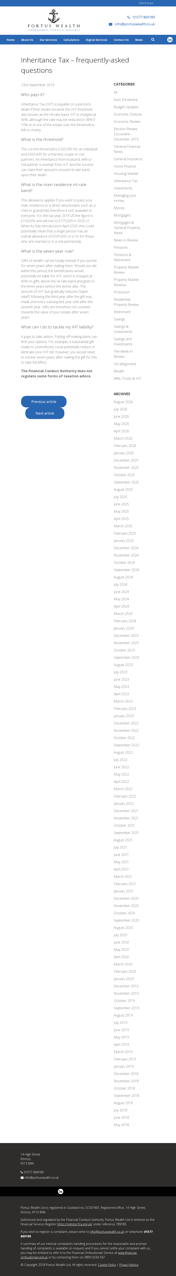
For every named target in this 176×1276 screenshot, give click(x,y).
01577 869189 (34, 1172)
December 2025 (126, 460)
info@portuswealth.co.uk (41, 1177)
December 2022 (126, 723)
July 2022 (120, 759)
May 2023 (121, 686)
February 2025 (125, 533)
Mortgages (122, 215)
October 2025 (124, 475)
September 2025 (126, 482)
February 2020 (125, 971)
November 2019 (126, 993)
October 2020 (124, 913)
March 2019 (123, 1051)
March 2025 (123, 526)
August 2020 (123, 927)
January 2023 (124, 715)
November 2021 (126, 818)
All (115, 92)
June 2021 (121, 854)
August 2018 (123, 1103)
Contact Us (121, 40)
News (139, 40)
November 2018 (126, 1081)
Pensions (121, 247)
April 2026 (121, 431)
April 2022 (121, 781)
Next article (45, 413)
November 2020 (126, 905)
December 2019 (126, 986)
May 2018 (121, 1124)
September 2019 (126, 1008)
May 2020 (121, 949)
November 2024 (126, 555)
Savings (119, 319)
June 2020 (121, 942)
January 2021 (124, 891)
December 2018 (126, 1073)
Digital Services (96, 40)
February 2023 (125, 708)
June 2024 (121, 591)
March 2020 (123, 964)
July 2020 (120, 935)
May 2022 (121, 774)
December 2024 (126, 548)
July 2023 (120, 672)
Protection (122, 292)
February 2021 (125, 883)
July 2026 (120, 409)
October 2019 (124, 1000)
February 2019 (125, 1059)
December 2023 (126, 635)
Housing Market (126, 173)
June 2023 (121, 679)
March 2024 (123, 613)
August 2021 (123, 840)
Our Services (48, 40)
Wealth (119, 371)
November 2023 (126, 642)
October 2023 (124, 650)
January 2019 (124, 1066)
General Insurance (128, 159)
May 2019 (121, 1037)
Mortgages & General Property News (127, 227)
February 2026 (125, 445)
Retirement (122, 311)
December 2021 (126, 810)
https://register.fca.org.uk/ (74, 1224)
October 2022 (124, 737)
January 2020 (124, 978)
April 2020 (121, 956)
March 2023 (123, 701)
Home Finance (125, 166)
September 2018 (126, 1095)
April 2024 (121, 606)
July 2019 (120, 1022)
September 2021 (126, 832)
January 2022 (124, 803)
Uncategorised (125, 363)
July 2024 (120, 584)
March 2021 (123, 876)
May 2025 (121, 511)
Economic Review (127, 121)
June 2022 (121, 767)
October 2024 (124, 562)
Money (119, 208)
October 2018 (124, 1088)
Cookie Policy (107, 1265)
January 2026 (124, 453)
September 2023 (126, 657)
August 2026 (123, 401)
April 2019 (121, 1044)
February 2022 (125, 796)
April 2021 (121, 869)
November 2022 (126, 730)
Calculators (71, 40)
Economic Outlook (128, 114)
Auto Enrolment (126, 99)
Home (11, 40)
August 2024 (123, 577)
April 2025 (121, 518)
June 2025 (121, 504)
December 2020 (126, 898)
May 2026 (121, 423)
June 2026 (121, 416)
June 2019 (121, 1030)
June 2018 (121, 1117)
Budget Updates (126, 107)
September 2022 (126, 745)
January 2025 (124, 540)
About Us (27, 40)
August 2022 (123, 752)
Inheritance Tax (126, 180)
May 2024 (121, 599)
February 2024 (125, 621)
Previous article (43, 401)
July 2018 (120, 1110)
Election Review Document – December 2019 (126, 134)
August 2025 (123, 489)
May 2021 (121, 862)
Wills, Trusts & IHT (127, 378)
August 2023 (123, 664)
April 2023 (121, 694)
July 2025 (120, 496)
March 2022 (123, 789)
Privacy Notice (128, 1265)
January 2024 (124, 628)
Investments (123, 188)
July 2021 (120, 847)
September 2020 (126, 920)
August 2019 (123, 1015)
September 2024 (126, 569)
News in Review (126, 240)
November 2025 (126, 467)
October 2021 (124, 825)
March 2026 (123, 438)
